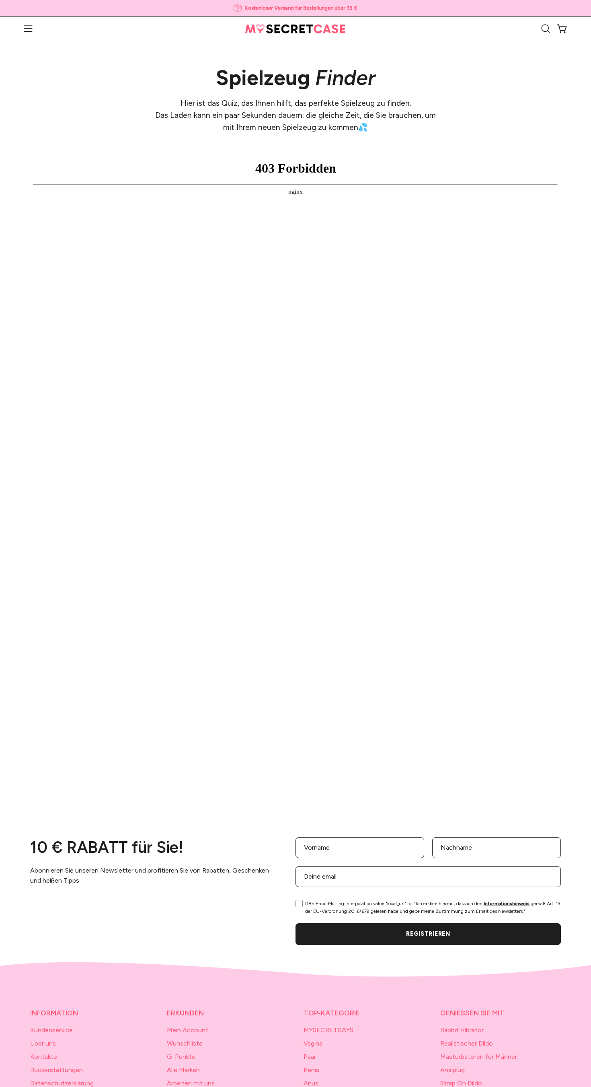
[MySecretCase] (295, 28)
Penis (311, 1070)
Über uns (43, 1043)
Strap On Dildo (461, 1083)
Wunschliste (185, 1043)
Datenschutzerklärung (62, 1083)
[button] (545, 28)
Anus (311, 1083)
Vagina (313, 1043)
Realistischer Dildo (466, 1043)
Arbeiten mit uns (191, 1083)
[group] (295, 8)
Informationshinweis (506, 903)
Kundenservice (51, 1030)
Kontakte (43, 1056)
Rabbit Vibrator (462, 1030)
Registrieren (428, 933)
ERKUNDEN (185, 1013)
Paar (310, 1056)
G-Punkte (181, 1056)
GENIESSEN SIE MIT (472, 1013)
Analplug (452, 1070)
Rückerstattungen (56, 1070)
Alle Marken (183, 1070)
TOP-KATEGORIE (332, 1013)
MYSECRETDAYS (328, 1030)
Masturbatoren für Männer (478, 1056)
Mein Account (187, 1030)
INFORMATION (54, 1013)
